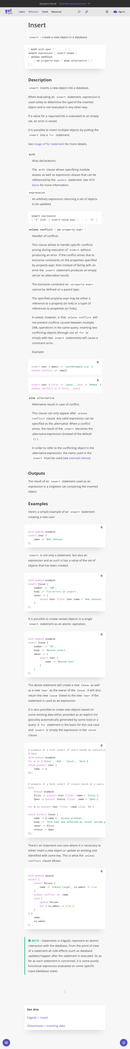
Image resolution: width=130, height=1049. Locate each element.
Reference (33, 11)
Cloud (45, 11)
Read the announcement (72, 3)
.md (62, 24)
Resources (56, 11)
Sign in (121, 11)
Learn (22, 11)
